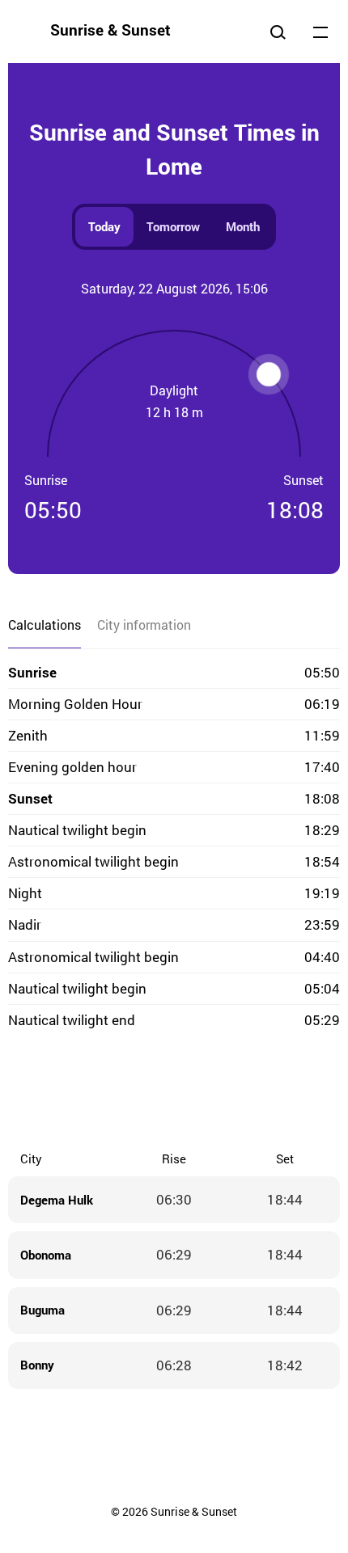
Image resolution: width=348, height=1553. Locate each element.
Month (243, 226)
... (320, 31)
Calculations (44, 624)
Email (271, 1092)
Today (104, 226)
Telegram (206, 1092)
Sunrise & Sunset (110, 29)
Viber (174, 1092)
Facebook (76, 1092)
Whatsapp (238, 1092)
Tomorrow (173, 226)
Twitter (109, 1092)
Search (277, 31)
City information (144, 624)
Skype (141, 1092)
